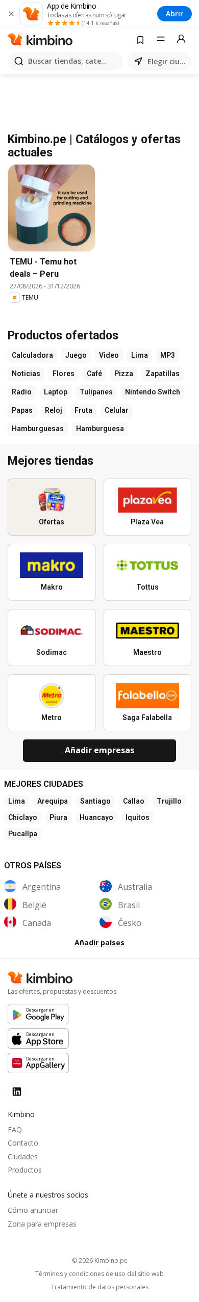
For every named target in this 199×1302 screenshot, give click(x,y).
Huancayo (96, 817)
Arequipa (52, 801)
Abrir (174, 13)
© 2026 (100, 1260)
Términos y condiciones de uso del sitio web (99, 1274)
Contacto (23, 1143)
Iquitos (138, 817)
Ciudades (23, 1156)
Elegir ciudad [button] (167, 61)
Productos (25, 1170)
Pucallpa (22, 834)
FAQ (15, 1129)
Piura (58, 817)
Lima (16, 801)
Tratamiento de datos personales (99, 1287)
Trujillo (169, 801)
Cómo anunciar (33, 1210)
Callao (133, 801)
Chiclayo (22, 817)
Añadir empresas (99, 750)
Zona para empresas (42, 1224)
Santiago (95, 801)
